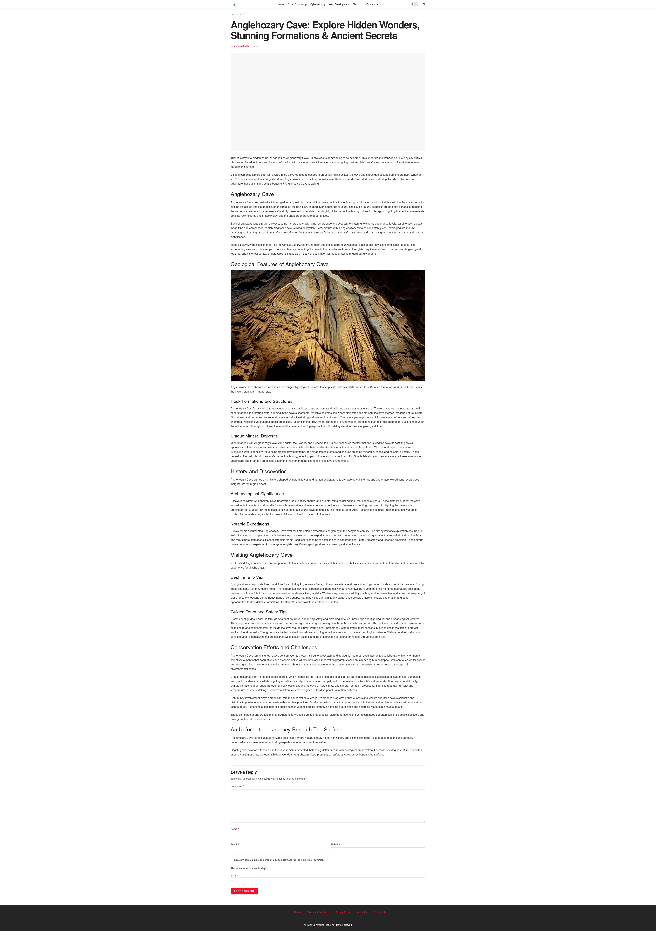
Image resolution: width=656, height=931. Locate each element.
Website (335, 844)
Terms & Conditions (318, 912)
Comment (237, 786)
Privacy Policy (343, 912)
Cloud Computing (297, 4)
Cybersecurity (317, 4)
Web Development (339, 4)
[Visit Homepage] (235, 4)
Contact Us (372, 4)
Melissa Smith (241, 46)
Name (235, 829)
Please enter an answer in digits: (250, 868)
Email (235, 844)
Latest (242, 13)
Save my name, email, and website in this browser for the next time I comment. (279, 859)
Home (281, 4)
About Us (358, 4)
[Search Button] (424, 4)
